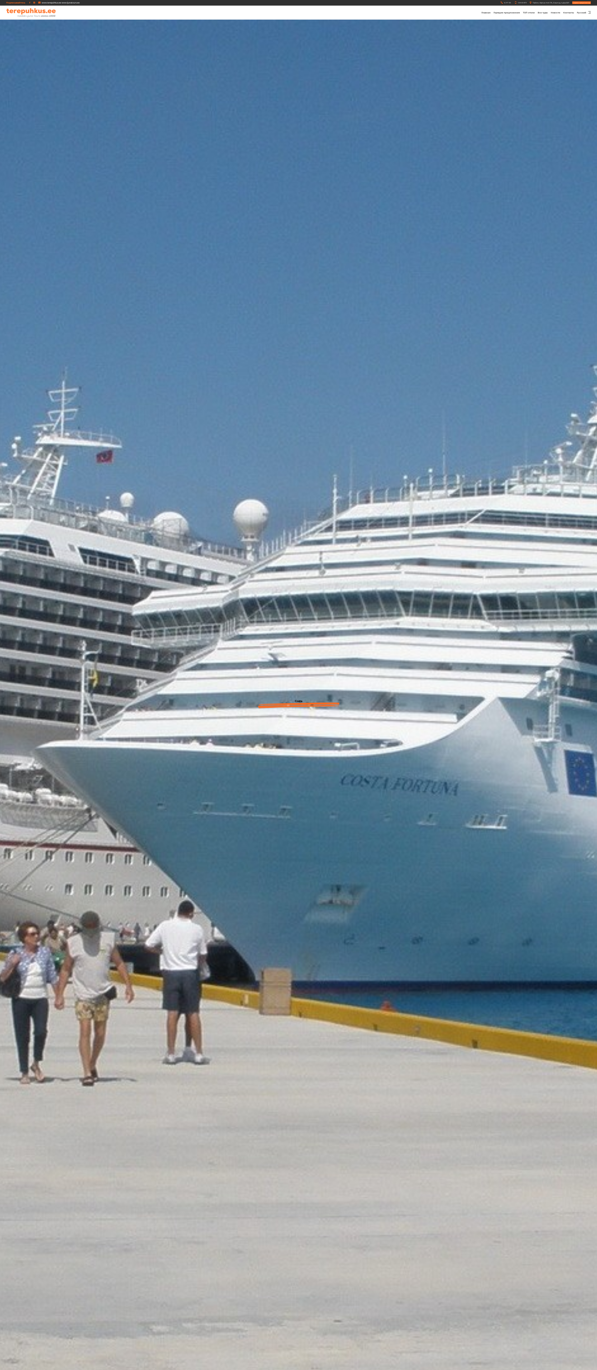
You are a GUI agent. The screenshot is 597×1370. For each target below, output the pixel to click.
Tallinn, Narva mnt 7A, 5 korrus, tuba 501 (551, 3)
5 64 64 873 (522, 3)
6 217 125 (507, 3)
